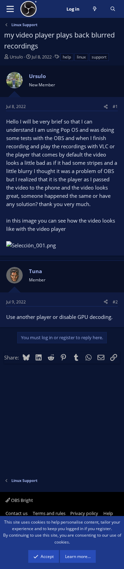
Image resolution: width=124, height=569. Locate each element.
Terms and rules (49, 513)
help (67, 57)
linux (81, 57)
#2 (115, 302)
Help (108, 513)
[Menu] (10, 9)
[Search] (113, 9)
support (99, 57)
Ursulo (16, 57)
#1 (115, 106)
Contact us (17, 513)
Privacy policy (84, 513)
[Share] (105, 106)
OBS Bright (21, 500)
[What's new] (95, 9)
